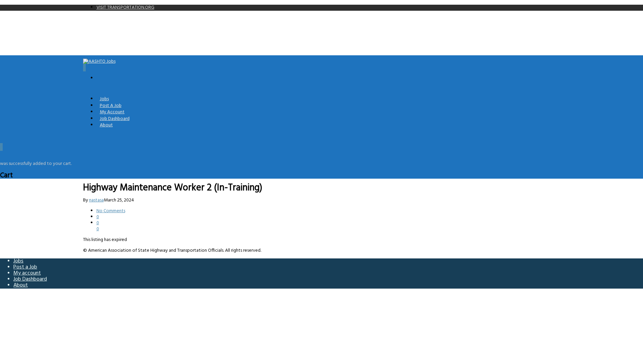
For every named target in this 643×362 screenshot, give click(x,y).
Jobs (18, 261)
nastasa (96, 200)
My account (27, 273)
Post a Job (25, 267)
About (106, 125)
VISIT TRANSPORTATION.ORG (125, 7)
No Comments (110, 211)
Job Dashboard (30, 279)
